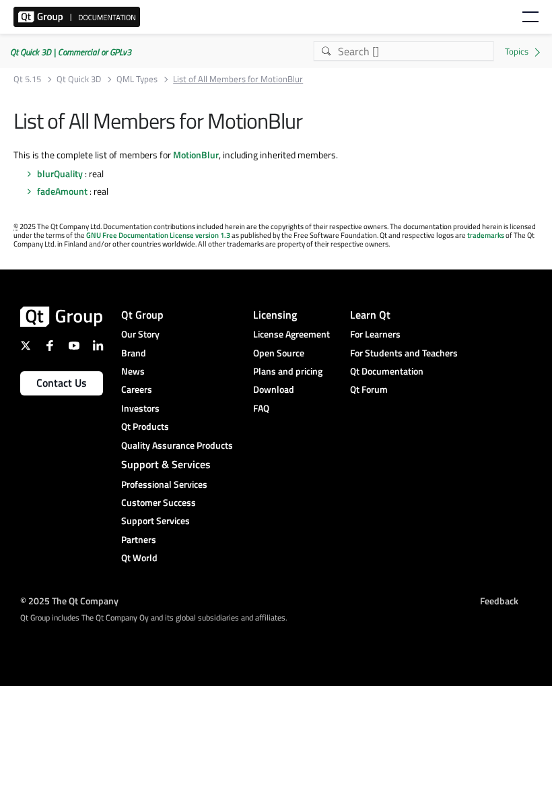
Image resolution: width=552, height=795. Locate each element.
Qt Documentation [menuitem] (386, 371)
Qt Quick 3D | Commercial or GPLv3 (70, 52)
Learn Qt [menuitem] (370, 315)
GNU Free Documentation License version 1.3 (158, 235)
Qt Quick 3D (79, 79)
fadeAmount (62, 191)
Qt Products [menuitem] (145, 426)
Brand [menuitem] (133, 353)
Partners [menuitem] (138, 539)
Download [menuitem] (273, 389)
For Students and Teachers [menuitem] (404, 353)
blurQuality (60, 173)
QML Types (137, 79)
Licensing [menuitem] (275, 315)
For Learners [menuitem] (375, 334)
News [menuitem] (133, 371)
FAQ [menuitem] (261, 408)
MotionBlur (196, 155)
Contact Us (61, 383)
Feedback (499, 601)
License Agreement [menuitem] (291, 334)
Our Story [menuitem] (140, 334)
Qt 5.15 (27, 79)
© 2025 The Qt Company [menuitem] (69, 601)
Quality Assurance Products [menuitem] (177, 445)
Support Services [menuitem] (155, 520)
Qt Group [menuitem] (142, 315)
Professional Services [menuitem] (164, 484)
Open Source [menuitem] (278, 353)
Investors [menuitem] (140, 408)
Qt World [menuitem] (139, 557)
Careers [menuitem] (136, 389)
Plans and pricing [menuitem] (287, 371)
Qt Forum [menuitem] (369, 389)
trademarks (485, 235)
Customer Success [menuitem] (158, 502)
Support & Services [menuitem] (166, 464)
